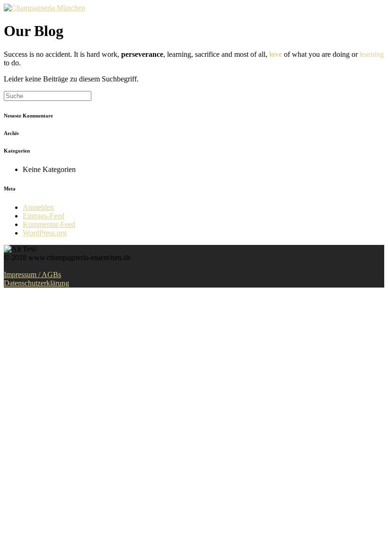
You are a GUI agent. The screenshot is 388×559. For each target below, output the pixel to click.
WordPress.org (45, 233)
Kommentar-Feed (49, 224)
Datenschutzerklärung (36, 283)
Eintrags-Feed (43, 216)
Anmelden (38, 207)
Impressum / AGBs (32, 274)
